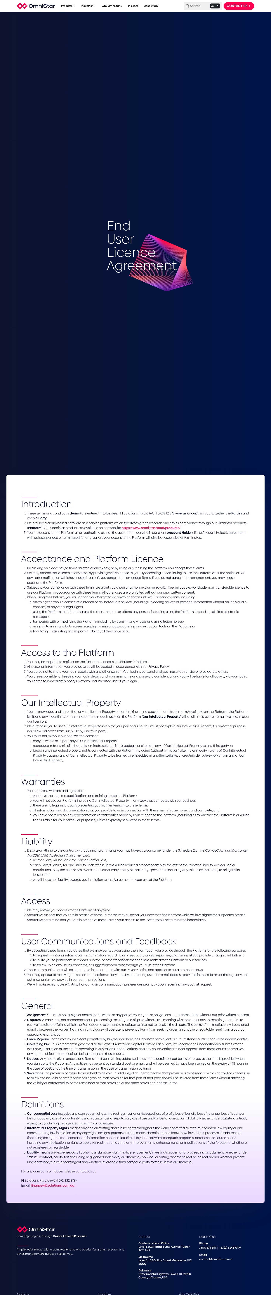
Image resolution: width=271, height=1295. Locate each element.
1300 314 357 (208, 1248)
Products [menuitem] (67, 6)
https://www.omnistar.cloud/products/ (151, 528)
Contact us (237, 6)
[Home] (36, 6)
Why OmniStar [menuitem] (111, 6)
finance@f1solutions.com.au (52, 1185)
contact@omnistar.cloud (215, 1259)
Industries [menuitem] (87, 6)
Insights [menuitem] (133, 6)
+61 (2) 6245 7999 (230, 1248)
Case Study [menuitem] (151, 6)
